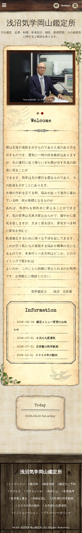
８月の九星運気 (45, 338)
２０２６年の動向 (46, 355)
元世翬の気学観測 (47, 347)
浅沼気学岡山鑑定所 (41, 24)
